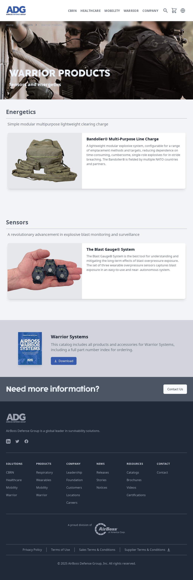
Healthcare (90, 11)
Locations (73, 495)
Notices (101, 487)
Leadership (74, 472)
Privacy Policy (32, 550)
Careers (71, 503)
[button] (182, 10)
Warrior (131, 11)
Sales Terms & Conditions (97, 550)
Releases (102, 472)
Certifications (136, 495)
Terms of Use (60, 550)
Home (9, 25)
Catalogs (133, 472)
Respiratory (44, 472)
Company (150, 11)
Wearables (43, 480)
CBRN (72, 11)
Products (27, 25)
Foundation (74, 480)
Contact (162, 472)
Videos (131, 487)
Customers (74, 487)
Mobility (112, 11)
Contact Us (175, 389)
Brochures (134, 480)
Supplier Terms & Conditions (145, 550)
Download (66, 361)
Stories (101, 480)
